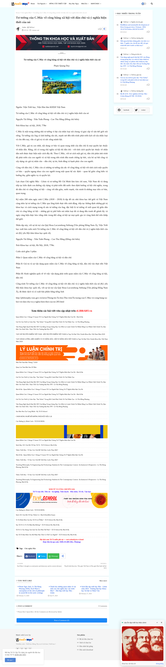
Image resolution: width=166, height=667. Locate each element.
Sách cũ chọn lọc (85, 643)
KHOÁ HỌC (95, 3)
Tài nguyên (41, 3)
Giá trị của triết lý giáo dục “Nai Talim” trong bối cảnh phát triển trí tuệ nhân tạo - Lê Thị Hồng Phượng (52, 322)
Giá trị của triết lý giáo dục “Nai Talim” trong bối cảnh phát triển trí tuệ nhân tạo (45, 377)
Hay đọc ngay (74, 3)
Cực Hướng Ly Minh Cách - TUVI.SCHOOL (30, 421)
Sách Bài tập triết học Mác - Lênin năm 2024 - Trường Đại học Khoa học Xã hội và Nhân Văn (94, 589)
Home (33, 3)
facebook (126, 110)
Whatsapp (54, 556)
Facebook (31, 556)
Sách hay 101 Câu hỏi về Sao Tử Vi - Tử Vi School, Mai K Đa (36, 445)
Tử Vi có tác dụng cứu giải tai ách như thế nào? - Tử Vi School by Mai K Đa (42, 530)
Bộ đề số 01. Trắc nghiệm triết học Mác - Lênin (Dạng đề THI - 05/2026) (134, 95)
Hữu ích (84, 3)
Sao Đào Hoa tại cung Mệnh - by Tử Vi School (31, 411)
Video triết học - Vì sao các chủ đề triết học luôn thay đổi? (37, 450)
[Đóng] (161, 622)
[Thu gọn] (157, 622)
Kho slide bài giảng (86, 646)
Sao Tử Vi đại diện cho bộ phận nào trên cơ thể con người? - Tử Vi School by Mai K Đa (46, 535)
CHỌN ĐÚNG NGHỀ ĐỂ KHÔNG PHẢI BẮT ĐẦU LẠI (34, 416)
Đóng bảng (159, 664)
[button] (151, 3)
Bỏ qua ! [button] (10, 660)
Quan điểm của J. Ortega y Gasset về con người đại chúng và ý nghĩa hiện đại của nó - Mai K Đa (49, 317)
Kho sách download (86, 650)
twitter (143, 110)
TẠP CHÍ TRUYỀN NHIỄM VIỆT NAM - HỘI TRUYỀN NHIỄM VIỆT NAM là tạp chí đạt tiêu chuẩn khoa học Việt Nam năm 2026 (60, 334)
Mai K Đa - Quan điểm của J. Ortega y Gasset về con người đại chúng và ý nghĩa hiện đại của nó (49, 389)
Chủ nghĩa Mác (26, 13)
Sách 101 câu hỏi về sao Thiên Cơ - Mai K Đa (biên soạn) (35, 515)
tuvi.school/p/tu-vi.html (75, 539)
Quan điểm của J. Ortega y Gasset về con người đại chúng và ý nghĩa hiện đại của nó (45, 440)
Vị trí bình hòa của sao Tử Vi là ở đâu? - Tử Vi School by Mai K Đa (39, 520)
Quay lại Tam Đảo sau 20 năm (26, 367)
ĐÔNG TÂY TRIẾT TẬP (57, 3)
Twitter (43, 556)
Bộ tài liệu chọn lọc (86, 639)
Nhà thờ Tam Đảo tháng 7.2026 (26, 362)
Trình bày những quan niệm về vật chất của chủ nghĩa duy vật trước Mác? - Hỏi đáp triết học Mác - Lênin (63, 590)
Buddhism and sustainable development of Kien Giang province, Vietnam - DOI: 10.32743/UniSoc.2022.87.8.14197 (134, 27)
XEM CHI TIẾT (20, 655)
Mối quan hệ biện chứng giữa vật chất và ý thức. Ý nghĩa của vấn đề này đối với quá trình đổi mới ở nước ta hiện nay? (134, 43)
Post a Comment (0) (61, 620)
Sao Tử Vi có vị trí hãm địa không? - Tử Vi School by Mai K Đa (37, 525)
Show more (103, 581)
